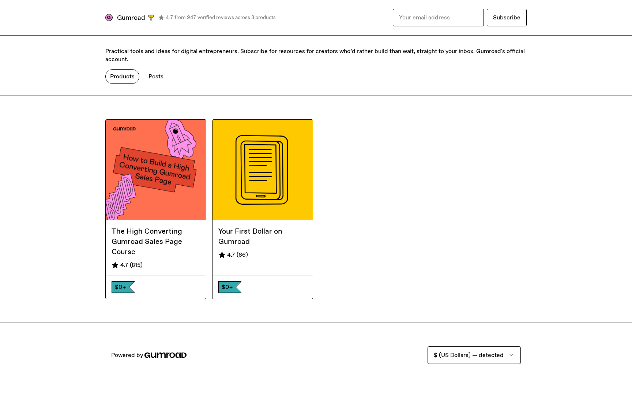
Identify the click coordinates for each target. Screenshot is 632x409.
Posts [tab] (155, 76)
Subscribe (506, 17)
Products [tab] (122, 76)
